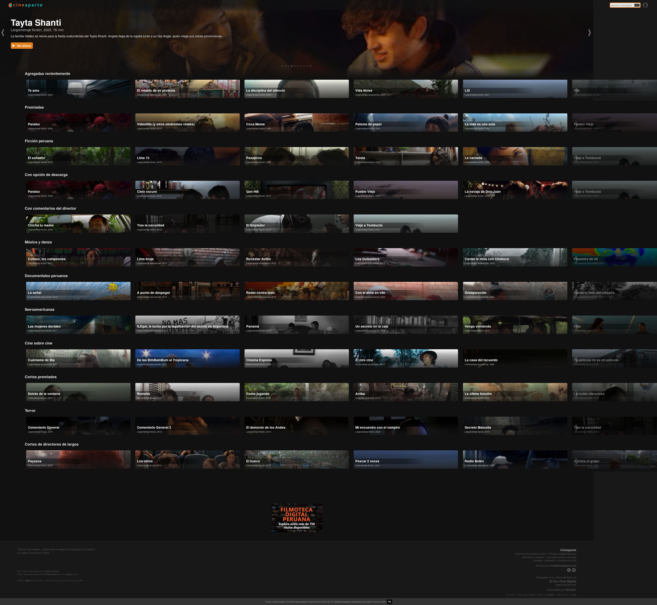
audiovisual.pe (52, 571)
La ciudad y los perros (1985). (33, 552)
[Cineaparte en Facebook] (569, 570)
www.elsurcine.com (566, 584)
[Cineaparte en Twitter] (574, 570)
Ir (636, 5)
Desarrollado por (561, 589)
